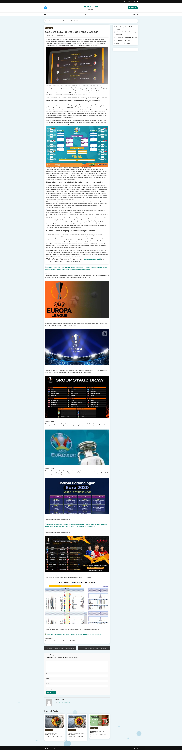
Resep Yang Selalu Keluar (123, 43)
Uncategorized (49, 28)
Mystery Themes (87, 748)
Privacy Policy (89, 14)
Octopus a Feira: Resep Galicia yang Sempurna (76, 733)
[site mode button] (134, 14)
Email (47, 678)
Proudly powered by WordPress (65, 748)
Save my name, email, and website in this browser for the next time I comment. (66, 689)
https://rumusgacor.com (64, 702)
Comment (48, 660)
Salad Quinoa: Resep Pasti (123, 40)
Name (47, 673)
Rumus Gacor (91, 6)
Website (47, 683)
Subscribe (133, 7)
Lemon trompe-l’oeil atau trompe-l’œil (97, 732)
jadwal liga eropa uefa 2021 (92, 259)
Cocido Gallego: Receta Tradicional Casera (51, 733)
